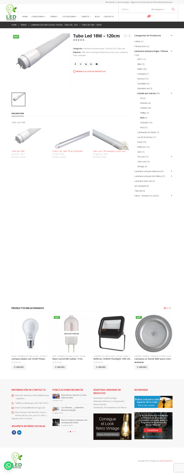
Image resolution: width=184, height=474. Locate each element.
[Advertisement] (72, 182)
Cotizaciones (69, 16)
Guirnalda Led (143, 88)
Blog (97, 16)
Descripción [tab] (18, 113)
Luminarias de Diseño (146, 132)
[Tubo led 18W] (30, 139)
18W (83, 52)
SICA (114, 48)
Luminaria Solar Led (143, 181)
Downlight (141, 83)
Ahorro (89, 52)
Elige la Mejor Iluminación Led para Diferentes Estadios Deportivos (74, 420)
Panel (139, 142)
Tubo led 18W (18, 151)
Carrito (85, 16)
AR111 (140, 59)
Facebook (75, 64)
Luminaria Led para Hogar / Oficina (97, 48)
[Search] (173, 9)
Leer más (20, 367)
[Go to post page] (56, 397)
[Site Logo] (11, 13)
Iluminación (104, 52)
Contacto (109, 16)
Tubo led (138, 190)
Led (111, 52)
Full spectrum (140, 46)
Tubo (75, 55)
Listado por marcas (146, 93)
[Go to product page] (71, 334)
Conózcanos (37, 16)
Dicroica (140, 78)
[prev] (125, 36)
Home (25, 16)
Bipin (139, 64)
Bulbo (139, 69)
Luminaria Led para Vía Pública (147, 176)
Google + (91, 64)
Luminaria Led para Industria (146, 171)
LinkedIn (86, 64)
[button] (165, 308)
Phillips (143, 112)
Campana (141, 73)
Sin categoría (140, 186)
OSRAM (143, 108)
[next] (130, 36)
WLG (142, 127)
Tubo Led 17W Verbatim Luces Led (109, 151)
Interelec (144, 103)
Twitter (80, 64)
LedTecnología (110, 398)
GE (141, 98)
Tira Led (140, 156)
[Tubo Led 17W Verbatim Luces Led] (111, 139)
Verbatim (82, 55)
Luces (116, 52)
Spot (139, 151)
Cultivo (137, 41)
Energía (96, 52)
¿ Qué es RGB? (67, 407)
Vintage (140, 166)
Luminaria (123, 52)
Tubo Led (121, 48)
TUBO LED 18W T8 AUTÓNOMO (67, 151)
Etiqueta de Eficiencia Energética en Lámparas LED (75, 396)
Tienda (53, 16)
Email (96, 64)
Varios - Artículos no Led (145, 195)
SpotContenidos (165, 461)
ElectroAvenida (99, 404)
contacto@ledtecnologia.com (32, 407)
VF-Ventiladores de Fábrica (115, 407)
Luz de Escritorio (144, 137)
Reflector (141, 147)
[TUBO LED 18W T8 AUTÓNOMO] (71, 139)
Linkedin (19, 432)
